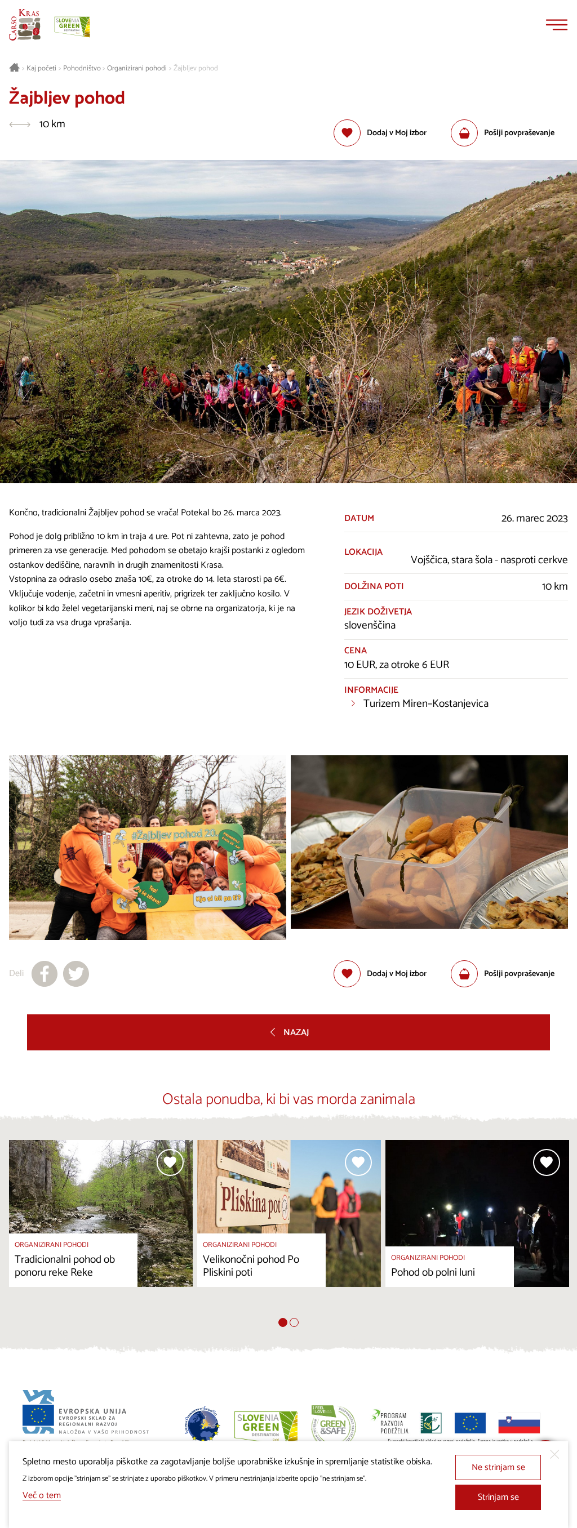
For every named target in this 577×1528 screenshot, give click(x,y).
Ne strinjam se (498, 1467)
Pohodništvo (82, 69)
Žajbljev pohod (196, 69)
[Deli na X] (76, 973)
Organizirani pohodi (137, 69)
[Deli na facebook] (44, 973)
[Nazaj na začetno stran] (25, 25)
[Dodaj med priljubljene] (170, 1162)
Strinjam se (498, 1497)
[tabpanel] (101, 1229)
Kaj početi (41, 69)
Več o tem (42, 1495)
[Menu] (556, 25)
